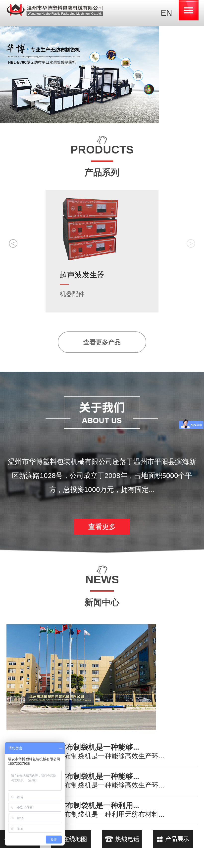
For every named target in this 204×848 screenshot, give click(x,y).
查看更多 (102, 527)
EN (166, 12)
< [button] (13, 243)
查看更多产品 (102, 342)
